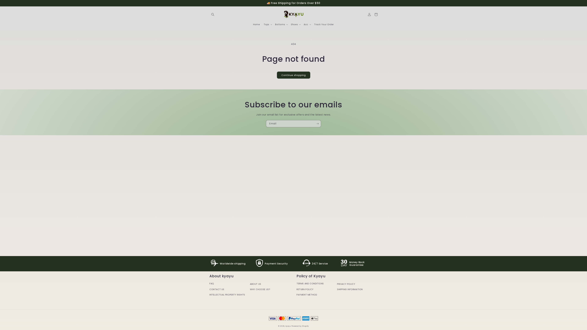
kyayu (288, 326)
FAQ (211, 283)
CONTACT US (216, 289)
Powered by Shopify (300, 326)
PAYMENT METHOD (307, 294)
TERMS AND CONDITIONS (310, 283)
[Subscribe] (317, 123)
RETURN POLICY (305, 289)
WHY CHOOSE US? (260, 289)
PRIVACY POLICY (346, 284)
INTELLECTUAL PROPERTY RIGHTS (227, 294)
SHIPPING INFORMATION (350, 289)
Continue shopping (293, 75)
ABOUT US (255, 284)
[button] (212, 14)
